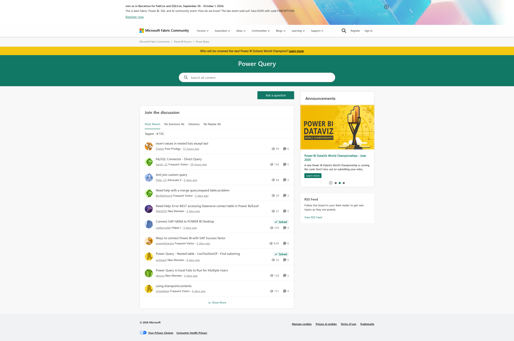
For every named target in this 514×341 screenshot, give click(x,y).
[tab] (335, 183)
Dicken (160, 149)
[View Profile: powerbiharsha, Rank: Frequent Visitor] (149, 241)
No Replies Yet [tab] (212, 124)
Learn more (296, 51)
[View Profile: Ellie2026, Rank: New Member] (149, 209)
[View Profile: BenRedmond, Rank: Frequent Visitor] (149, 193)
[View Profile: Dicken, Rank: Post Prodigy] (149, 146)
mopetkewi (162, 291)
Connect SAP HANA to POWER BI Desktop (185, 221)
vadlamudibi (163, 228)
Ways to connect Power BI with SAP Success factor (190, 238)
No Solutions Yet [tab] (174, 124)
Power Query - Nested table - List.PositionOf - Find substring (198, 254)
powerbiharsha (165, 243)
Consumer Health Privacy (191, 332)
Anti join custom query (171, 175)
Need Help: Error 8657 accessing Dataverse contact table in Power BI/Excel (207, 206)
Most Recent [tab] (152, 124)
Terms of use (348, 324)
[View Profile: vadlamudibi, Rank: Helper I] (149, 224)
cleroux (160, 275)
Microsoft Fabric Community (155, 41)
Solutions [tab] (194, 124)
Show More (219, 302)
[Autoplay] (330, 183)
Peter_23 (161, 180)
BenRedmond (164, 195)
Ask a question (276, 95)
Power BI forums (182, 41)
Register (355, 30)
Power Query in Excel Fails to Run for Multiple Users (192, 270)
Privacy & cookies (326, 324)
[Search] (344, 30)
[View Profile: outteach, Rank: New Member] (149, 257)
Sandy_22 (162, 164)
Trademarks (367, 324)
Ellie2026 (161, 211)
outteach (161, 260)
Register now (134, 17)
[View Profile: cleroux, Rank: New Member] (149, 273)
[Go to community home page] (164, 30)
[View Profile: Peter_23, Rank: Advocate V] (149, 178)
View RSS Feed (313, 217)
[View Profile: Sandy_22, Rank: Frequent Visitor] (149, 162)
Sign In (368, 30)
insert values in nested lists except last (182, 143)
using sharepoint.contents (174, 286)
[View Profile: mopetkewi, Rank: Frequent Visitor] (149, 289)
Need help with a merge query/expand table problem (192, 190)
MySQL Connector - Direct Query (179, 159)
